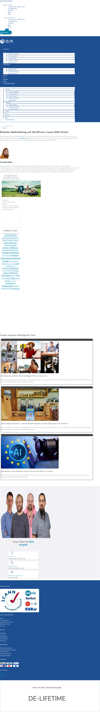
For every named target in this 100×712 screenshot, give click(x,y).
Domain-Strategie (6, 255)
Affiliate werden (5, 624)
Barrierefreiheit (6, 237)
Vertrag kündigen (5, 656)
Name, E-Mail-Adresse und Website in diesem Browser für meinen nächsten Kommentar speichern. (31, 325)
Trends (18, 278)
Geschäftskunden (9, 83)
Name (2, 314)
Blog (4, 81)
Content (4, 240)
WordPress (22, 138)
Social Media (4, 278)
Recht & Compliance (9, 274)
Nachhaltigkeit (9, 270)
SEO (18, 275)
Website (2, 321)
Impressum (3, 641)
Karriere (2, 626)
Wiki (9, 14)
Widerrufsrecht (4, 652)
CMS (17, 238)
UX (6, 281)
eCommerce (12, 261)
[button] (6, 31)
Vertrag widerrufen (5, 654)
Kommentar (4, 310)
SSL (4, 77)
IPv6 (7, 266)
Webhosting (7, 286)
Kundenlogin (4, 637)
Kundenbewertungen (6, 622)
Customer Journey (13, 240)
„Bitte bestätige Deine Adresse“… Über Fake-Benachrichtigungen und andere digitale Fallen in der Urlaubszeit (34, 424)
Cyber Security (10, 242)
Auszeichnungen (10, 235)
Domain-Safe (11, 62)
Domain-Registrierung (10, 250)
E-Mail (5, 75)
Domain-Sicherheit (10, 252)
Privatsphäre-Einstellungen (8, 650)
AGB (1, 648)
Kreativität (12, 266)
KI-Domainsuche (13, 56)
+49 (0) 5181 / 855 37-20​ (17, 558)
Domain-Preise (12, 58)
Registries (13, 275)
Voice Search (13, 281)
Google (3, 264)
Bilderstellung (14, 237)
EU (17, 261)
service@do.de (13, 577)
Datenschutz (8, 245)
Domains (6, 49)
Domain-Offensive (10, 247)
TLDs (12, 278)
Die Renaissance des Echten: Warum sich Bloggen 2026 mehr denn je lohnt (24, 376)
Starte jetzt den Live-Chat (17, 568)
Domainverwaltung (10, 258)
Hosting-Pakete (13, 69)
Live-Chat (3, 635)
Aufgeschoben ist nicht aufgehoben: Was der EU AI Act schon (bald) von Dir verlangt (27, 471)
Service (5, 79)
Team (1, 618)
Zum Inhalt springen (6, 1)
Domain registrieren (14, 54)
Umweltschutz (4, 620)
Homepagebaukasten (10, 264)
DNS (14, 245)
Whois (9, 288)
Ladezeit (3, 270)
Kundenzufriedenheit (10, 268)
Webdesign (10, 283)
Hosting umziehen (13, 73)
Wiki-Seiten (3, 639)
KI (9, 266)
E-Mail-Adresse (5, 318)
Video (9, 281)
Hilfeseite (3, 633)
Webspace (6, 64)
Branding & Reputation (9, 238)
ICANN (16, 264)
